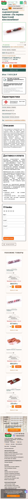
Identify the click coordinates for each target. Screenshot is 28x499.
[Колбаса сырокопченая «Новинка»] (14, 301)
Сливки (5, 488)
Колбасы (6, 452)
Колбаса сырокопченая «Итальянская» (11, 270)
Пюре (5, 468)
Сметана (14, 485)
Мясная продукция (9, 450)
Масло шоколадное (8, 485)
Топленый (6, 473)
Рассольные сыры (8, 478)
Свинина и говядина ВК (12, 452)
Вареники (11, 462)
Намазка (14, 458)
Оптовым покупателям (8, 448)
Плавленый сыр (11, 487)
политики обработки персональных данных (13, 427)
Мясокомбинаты (19, 444)
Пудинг (5, 487)
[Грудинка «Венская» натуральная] (14, 341)
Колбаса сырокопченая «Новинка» (11, 310)
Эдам (18, 478)
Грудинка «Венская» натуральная (14, 349)
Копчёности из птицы (8, 457)
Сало (11, 458)
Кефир (19, 487)
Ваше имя (6, 417)
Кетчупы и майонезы (15, 466)
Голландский (11, 473)
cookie (21, 491)
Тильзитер (13, 476)
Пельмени (6, 462)
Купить (19, 66)
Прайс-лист (19, 441)
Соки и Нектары (7, 466)
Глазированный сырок (12, 488)
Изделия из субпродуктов (18, 457)
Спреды (13, 483)
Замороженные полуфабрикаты (12, 460)
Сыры (5, 470)
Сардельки (6, 455)
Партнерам (12, 441)
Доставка (12, 444)
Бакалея (6, 465)
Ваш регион (6, 423)
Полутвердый (17, 473)
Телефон (6, 419)
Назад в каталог (10, 244)
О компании (6, 441)
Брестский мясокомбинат (17, 47)
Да (10, 8)
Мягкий (5, 479)
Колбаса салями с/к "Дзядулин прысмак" (13, 390)
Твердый (6, 474)
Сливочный (11, 471)
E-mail (5, 421)
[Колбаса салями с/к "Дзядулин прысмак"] (14, 381)
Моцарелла (14, 478)
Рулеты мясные (16, 453)
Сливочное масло (8, 483)
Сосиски (20, 453)
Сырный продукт (11, 479)
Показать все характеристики (8, 55)
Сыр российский (7, 476)
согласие (9, 425)
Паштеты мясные (12, 455)
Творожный (16, 471)
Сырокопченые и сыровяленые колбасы (15, 120)
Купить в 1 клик (14, 70)
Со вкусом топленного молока (14, 474)
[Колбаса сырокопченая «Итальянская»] (14, 261)
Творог (17, 485)
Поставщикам (13, 446)
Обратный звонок (20, 435)
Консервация (9, 468)
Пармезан (6, 471)
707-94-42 (19, 433)
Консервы (14, 468)
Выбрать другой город (17, 8)
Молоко (15, 487)
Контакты (8, 444)
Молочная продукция (10, 482)
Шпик (9, 458)
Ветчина (6, 458)
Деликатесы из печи (8, 453)
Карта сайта (6, 446)
